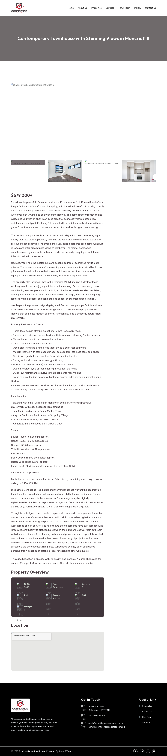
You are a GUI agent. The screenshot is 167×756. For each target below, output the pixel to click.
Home (71, 8)
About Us (82, 8)
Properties (96, 8)
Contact (146, 722)
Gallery (137, 8)
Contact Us (150, 8)
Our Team (125, 8)
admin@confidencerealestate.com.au (106, 727)
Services (110, 8)
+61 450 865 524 (97, 715)
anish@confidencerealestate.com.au (106, 723)
